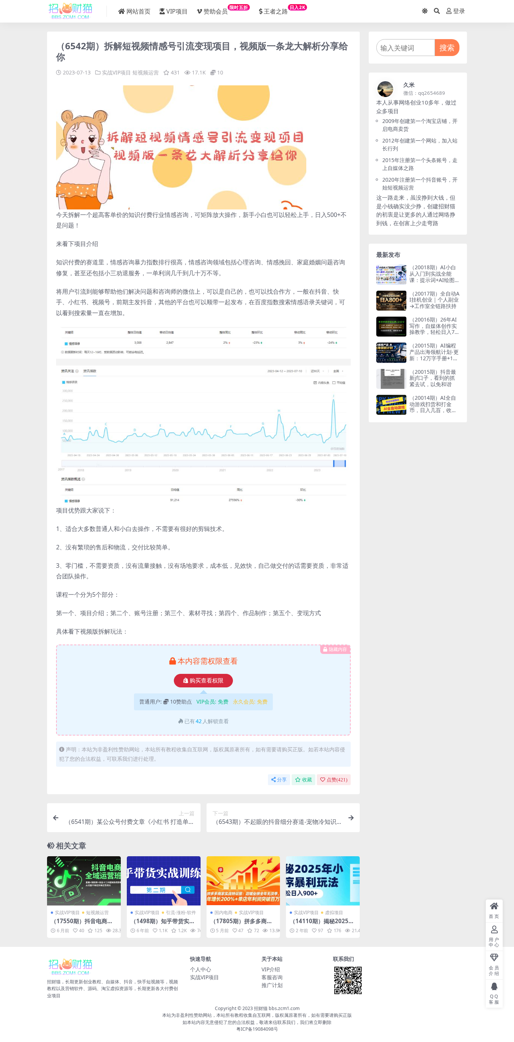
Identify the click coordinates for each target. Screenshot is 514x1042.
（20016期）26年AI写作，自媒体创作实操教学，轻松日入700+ (433, 329)
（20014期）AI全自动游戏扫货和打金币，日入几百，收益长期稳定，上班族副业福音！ (433, 410)
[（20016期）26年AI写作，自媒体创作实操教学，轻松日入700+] (391, 327)
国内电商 (223, 912)
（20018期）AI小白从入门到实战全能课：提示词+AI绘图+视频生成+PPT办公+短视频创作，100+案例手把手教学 (432, 283)
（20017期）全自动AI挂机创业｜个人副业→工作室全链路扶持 (434, 300)
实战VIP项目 (116, 72)
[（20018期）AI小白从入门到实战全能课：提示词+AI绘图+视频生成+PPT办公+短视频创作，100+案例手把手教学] (391, 274)
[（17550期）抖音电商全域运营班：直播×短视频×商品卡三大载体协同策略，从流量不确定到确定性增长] (84, 880)
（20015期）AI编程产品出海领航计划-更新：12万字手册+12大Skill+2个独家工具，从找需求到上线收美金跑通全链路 (434, 361)
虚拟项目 (334, 912)
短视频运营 (145, 72)
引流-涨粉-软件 (181, 912)
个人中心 (200, 969)
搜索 (447, 47)
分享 (282, 780)
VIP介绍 (271, 969)
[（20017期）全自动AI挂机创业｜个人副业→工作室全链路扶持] (391, 301)
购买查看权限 (207, 681)
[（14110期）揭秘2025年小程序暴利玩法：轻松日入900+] (323, 880)
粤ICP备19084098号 (257, 1029)
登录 (459, 11)
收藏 (307, 780)
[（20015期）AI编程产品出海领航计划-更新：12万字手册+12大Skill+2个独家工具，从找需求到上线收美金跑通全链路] (391, 353)
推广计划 (272, 985)
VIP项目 (177, 11)
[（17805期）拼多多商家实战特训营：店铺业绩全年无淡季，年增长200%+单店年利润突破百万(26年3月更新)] (243, 880)
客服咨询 (272, 977)
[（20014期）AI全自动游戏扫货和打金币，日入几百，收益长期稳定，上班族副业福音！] (391, 405)
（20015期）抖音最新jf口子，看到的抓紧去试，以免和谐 (432, 378)
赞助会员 (226, 9)
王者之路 (284, 9)
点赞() (337, 780)
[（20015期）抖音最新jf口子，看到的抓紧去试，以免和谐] (391, 379)
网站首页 (138, 11)
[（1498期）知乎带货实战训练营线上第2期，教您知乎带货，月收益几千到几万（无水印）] (164, 880)
